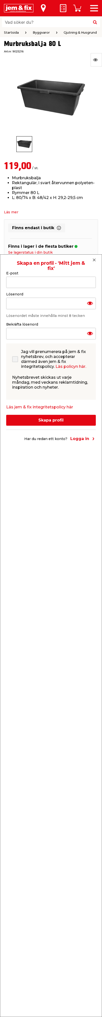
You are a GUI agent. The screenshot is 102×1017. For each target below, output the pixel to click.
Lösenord (14, 294)
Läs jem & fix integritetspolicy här (39, 407)
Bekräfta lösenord (22, 324)
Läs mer (11, 212)
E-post (12, 273)
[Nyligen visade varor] (96, 59)
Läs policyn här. (70, 366)
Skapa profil (51, 420)
